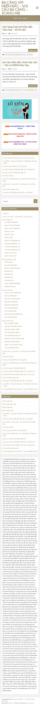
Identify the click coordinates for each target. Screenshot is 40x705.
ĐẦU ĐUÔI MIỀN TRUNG (12, 341)
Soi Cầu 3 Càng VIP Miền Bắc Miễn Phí (14, 172)
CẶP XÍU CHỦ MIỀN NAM (12, 299)
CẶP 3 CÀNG (8, 262)
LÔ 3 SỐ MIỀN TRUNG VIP (12, 335)
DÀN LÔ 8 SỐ (8, 237)
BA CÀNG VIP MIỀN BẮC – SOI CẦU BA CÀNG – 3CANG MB (14, 7)
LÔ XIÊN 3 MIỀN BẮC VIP (12, 247)
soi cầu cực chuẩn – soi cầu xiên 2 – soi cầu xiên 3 (17, 216)
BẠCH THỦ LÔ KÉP (10, 256)
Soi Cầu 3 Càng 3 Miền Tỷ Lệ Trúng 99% (15, 166)
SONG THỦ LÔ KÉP (10, 253)
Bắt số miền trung (8, 321)
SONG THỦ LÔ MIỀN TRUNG (13, 345)
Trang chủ (6, 213)
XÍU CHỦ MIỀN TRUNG (11, 348)
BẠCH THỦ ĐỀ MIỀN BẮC (12, 268)
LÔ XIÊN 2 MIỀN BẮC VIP (12, 243)
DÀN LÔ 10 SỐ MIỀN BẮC (12, 240)
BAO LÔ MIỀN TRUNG (11, 323)
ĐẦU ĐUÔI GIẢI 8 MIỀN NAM (13, 314)
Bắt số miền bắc (7, 220)
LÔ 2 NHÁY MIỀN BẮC (11, 222)
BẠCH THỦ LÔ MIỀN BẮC (12, 228)
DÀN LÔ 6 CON (9, 231)
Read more (32, 50)
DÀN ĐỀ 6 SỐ (8, 274)
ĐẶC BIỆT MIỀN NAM (11, 302)
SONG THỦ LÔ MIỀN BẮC (12, 225)
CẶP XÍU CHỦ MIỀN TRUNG (13, 326)
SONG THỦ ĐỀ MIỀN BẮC (12, 283)
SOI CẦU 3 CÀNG (8, 176)
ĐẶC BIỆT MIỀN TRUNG (12, 329)
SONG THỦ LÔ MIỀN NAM (12, 293)
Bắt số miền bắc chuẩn (9, 259)
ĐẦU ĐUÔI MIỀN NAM (11, 305)
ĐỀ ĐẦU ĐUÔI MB (10, 286)
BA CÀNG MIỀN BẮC (10, 265)
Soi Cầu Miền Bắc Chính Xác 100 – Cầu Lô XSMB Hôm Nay (20, 63)
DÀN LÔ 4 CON (9, 234)
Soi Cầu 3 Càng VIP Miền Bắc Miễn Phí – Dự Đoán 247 (19, 169)
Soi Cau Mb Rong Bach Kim (11, 189)
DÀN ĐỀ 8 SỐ (8, 277)
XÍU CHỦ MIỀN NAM (10, 317)
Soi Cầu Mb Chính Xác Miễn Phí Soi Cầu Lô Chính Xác (18, 158)
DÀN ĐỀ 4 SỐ (8, 271)
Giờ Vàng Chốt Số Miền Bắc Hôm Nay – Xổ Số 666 (18, 28)
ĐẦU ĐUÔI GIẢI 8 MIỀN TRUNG (14, 338)
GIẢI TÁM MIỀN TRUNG (12, 332)
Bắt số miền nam (8, 290)
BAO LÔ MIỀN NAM (10, 296)
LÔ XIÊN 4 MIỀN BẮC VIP (12, 250)
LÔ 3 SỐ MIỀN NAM (10, 311)
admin (5, 33)
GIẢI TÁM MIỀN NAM (11, 308)
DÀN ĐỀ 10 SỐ (8, 280)
